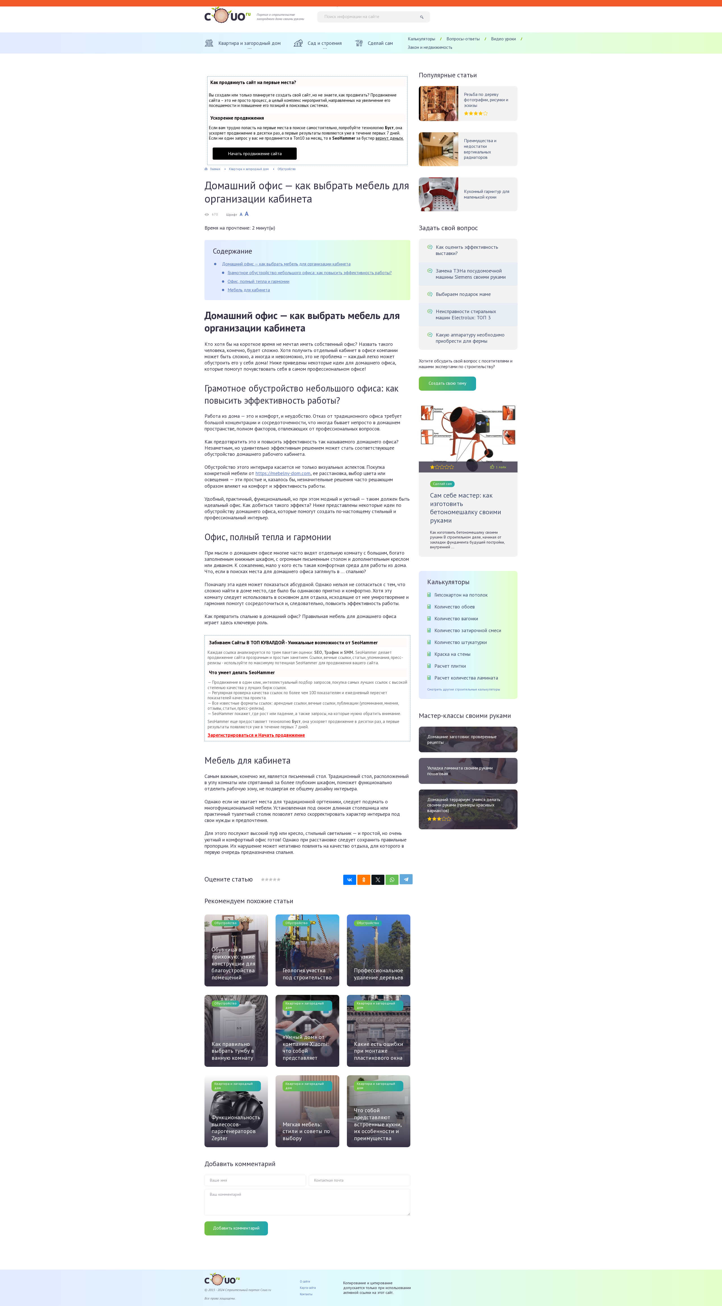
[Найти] (423, 17)
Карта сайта (308, 1288)
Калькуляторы (421, 38)
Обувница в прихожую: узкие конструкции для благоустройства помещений (233, 963)
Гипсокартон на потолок (461, 595)
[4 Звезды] (274, 879)
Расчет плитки (450, 666)
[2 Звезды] (266, 879)
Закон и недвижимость (430, 47)
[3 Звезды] (270, 879)
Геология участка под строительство (307, 974)
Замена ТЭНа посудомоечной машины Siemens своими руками (471, 274)
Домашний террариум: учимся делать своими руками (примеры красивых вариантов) (463, 805)
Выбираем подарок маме (463, 294)
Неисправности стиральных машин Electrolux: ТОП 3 (466, 314)
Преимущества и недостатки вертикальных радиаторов (480, 149)
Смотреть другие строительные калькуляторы (463, 689)
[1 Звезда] (263, 879)
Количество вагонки (456, 618)
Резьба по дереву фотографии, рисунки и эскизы (486, 100)
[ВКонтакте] (349, 880)
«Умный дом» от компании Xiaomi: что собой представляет (306, 1047)
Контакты (306, 1294)
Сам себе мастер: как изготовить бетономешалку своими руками (465, 507)
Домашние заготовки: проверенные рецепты (462, 739)
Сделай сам (442, 483)
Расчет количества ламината (466, 677)
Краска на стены (452, 654)
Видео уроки (503, 38)
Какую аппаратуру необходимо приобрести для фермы (470, 338)
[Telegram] (406, 879)
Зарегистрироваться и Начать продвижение (256, 735)
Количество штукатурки (460, 642)
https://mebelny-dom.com (283, 473)
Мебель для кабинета (249, 290)
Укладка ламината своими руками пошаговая (460, 770)
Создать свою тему (447, 383)
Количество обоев (454, 606)
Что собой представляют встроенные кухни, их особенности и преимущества (377, 1124)
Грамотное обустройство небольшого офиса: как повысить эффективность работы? (310, 272)
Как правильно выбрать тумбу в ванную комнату (233, 1051)
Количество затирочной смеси (467, 630)
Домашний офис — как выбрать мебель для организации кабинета (286, 264)
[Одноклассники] (363, 880)
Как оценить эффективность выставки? (467, 250)
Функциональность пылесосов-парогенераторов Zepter (236, 1128)
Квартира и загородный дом (304, 1005)
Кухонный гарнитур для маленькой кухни (486, 194)
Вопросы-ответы (463, 38)
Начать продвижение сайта (255, 153)
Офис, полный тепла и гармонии (258, 281)
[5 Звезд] (278, 879)
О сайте (305, 1281)
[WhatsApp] (392, 880)
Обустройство (225, 923)
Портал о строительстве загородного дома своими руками (280, 17)
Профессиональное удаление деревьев (378, 974)
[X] (377, 880)
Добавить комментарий (236, 1228)
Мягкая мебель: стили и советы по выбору (306, 1131)
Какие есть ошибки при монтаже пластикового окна (378, 1051)
